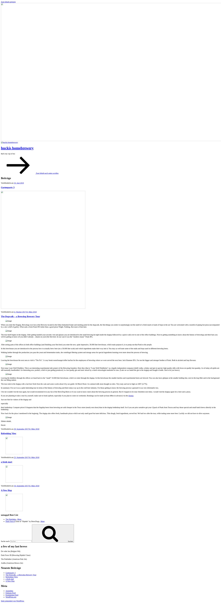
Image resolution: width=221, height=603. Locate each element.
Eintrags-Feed (11, 593)
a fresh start (6, 462)
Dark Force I (10, 521)
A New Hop (6, 490)
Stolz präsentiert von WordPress (12, 601)
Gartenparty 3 (8, 187)
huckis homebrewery (17, 148)
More (19, 519)
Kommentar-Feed (12, 595)
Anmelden (9, 591)
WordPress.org (11, 597)
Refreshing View (8, 433)
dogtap (130, 396)
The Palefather (11, 519)
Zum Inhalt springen (8, 2)
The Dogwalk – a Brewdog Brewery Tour (20, 316)
